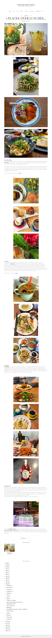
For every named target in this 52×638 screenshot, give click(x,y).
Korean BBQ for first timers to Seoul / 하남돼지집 (17, 609)
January (8, 619)
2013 (7, 623)
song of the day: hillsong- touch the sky (15, 602)
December (9, 585)
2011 (7, 627)
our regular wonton (12, 529)
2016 (7, 582)
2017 (7, 580)
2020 (7, 574)
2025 (7, 565)
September (9, 591)
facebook (13, 264)
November (9, 587)
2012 (7, 625)
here (20, 173)
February (9, 617)
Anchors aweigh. (10, 611)
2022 (7, 570)
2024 (7, 567)
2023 (7, 568)
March (8, 615)
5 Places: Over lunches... (11, 600)
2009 (7, 630)
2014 (7, 621)
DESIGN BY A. (29, 636)
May (8, 598)
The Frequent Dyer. (11, 605)
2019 (7, 576)
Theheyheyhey (26, 4)
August (8, 593)
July (8, 595)
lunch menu (6, 162)
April (8, 613)
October (9, 589)
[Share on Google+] (29, 538)
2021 (7, 572)
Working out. (9, 607)
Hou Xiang (6, 366)
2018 (7, 578)
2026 (7, 563)
